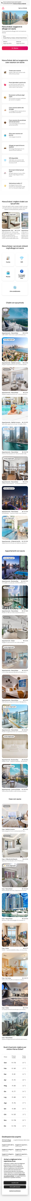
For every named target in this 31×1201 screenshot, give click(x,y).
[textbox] (8, 43)
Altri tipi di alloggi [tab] (6, 1140)
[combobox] (15, 38)
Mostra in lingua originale (19, 3)
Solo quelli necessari (15, 1187)
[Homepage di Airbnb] (3, 8)
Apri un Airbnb (22, 8)
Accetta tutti (15, 1183)
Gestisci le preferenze (15, 1191)
